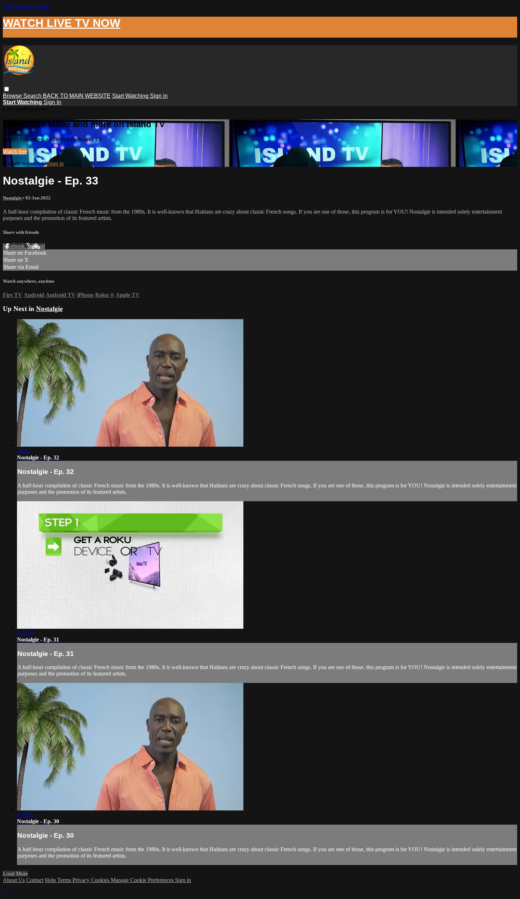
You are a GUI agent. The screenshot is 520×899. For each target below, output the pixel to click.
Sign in (159, 96)
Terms (65, 880)
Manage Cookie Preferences (143, 880)
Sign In (52, 102)
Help (51, 880)
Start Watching (131, 96)
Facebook (14, 246)
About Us (14, 880)
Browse (13, 96)
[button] (6, 89)
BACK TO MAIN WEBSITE (77, 96)
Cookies (101, 880)
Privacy (82, 880)
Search (33, 96)
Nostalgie (13, 197)
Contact (35, 880)
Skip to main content (26, 6)
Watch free (15, 151)
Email (38, 246)
